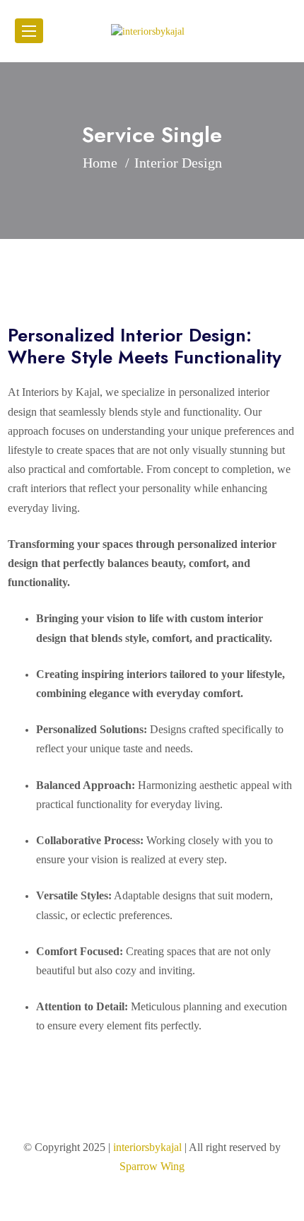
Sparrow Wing (152, 1166)
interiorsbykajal (147, 1147)
